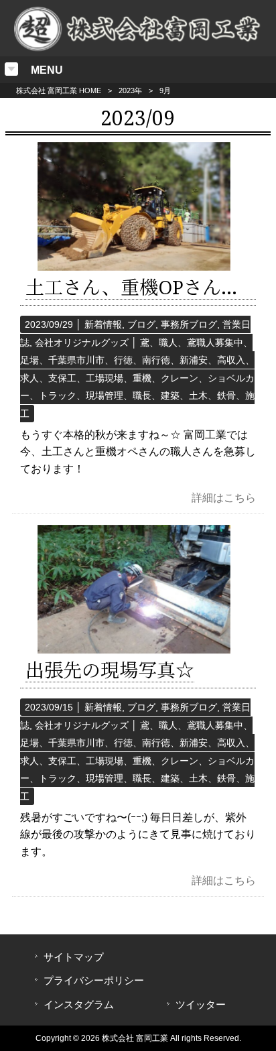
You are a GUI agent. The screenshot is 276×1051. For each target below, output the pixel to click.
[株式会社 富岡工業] (138, 48)
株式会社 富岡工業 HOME (58, 90)
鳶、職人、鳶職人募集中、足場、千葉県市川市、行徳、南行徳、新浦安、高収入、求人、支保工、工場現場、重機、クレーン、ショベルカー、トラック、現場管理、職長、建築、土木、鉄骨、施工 (137, 378)
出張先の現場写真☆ (109, 671)
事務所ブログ (189, 324)
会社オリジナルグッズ (82, 342)
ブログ (141, 324)
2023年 (130, 90)
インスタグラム (79, 1004)
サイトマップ (74, 957)
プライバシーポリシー (94, 980)
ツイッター (201, 1004)
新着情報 (103, 324)
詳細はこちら (224, 497)
